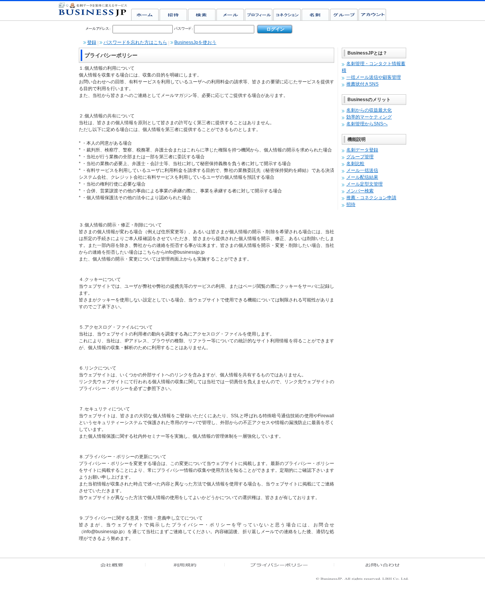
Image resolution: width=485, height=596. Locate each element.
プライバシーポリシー (280, 566)
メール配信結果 (362, 177)
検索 (202, 14)
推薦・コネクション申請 (371, 197)
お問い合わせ (373, 566)
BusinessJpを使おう (195, 42)
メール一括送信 (362, 170)
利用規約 (185, 566)
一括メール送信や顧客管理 (373, 77)
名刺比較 (355, 163)
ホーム (145, 14)
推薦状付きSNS (362, 84)
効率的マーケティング (369, 117)
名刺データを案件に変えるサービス (93, 10)
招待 (174, 14)
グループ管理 (360, 156)
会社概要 (113, 566)
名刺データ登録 (362, 150)
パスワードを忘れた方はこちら (135, 42)
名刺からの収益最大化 (369, 110)
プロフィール (259, 14)
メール (230, 14)
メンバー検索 (360, 190)
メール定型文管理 (364, 184)
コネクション (287, 14)
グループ (344, 14)
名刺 (316, 14)
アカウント (372, 14)
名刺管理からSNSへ (367, 123)
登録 (91, 42)
